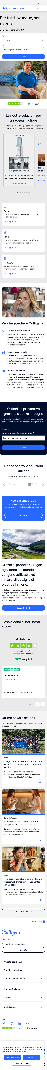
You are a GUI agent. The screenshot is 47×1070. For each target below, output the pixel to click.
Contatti (23, 950)
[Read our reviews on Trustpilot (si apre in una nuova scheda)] (33, 103)
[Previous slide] (37, 704)
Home (39, 3)
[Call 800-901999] (37, 8)
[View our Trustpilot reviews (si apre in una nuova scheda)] (23, 659)
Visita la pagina (9, 221)
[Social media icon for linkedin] (19, 1023)
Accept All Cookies (12, 1057)
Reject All (31, 1057)
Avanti (23, 56)
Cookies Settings (22, 1063)
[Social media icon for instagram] (11, 1023)
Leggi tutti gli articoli (23, 911)
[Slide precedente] (4, 484)
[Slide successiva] (42, 484)
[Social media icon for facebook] (4, 1023)
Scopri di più (22, 608)
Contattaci (23, 515)
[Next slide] (42, 704)
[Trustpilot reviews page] (31, 1028)
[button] (17, 192)
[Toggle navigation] (43, 8)
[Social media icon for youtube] (27, 1023)
